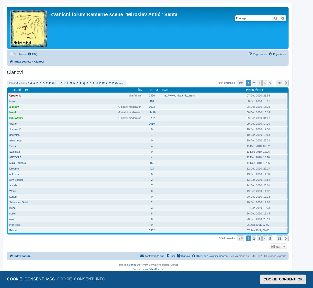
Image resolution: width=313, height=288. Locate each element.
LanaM (13, 196)
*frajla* (13, 123)
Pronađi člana (17, 83)
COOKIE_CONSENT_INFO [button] (81, 279)
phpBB (134, 264)
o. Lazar (14, 174)
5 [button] (270, 83)
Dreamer (14, 168)
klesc (12, 207)
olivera (13, 219)
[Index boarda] (29, 28)
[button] (240, 83)
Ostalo (119, 83)
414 (152, 168)
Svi (30, 83)
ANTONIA (15, 157)
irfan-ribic (14, 224)
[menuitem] (32, 54)
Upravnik (15, 95)
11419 (152, 112)
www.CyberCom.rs (153, 269)
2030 (152, 123)
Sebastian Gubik (19, 202)
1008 (152, 106)
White (12, 191)
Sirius (12, 146)
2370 (152, 95)
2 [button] (254, 83)
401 (152, 101)
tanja (12, 101)
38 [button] (279, 83)
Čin (140, 90)
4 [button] (265, 83)
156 (152, 162)
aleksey (14, 106)
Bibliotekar (16, 118)
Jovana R (15, 129)
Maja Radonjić (17, 162)
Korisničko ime (19, 90)
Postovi (152, 90)
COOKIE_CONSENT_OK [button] (283, 279)
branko (13, 112)
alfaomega (15, 140)
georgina (14, 134)
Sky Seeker (16, 179)
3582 (152, 230)
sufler (12, 213)
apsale (13, 185)
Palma (13, 230)
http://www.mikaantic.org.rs (179, 95)
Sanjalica (14, 151)
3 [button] (259, 83)
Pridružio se (255, 90)
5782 (152, 118)
